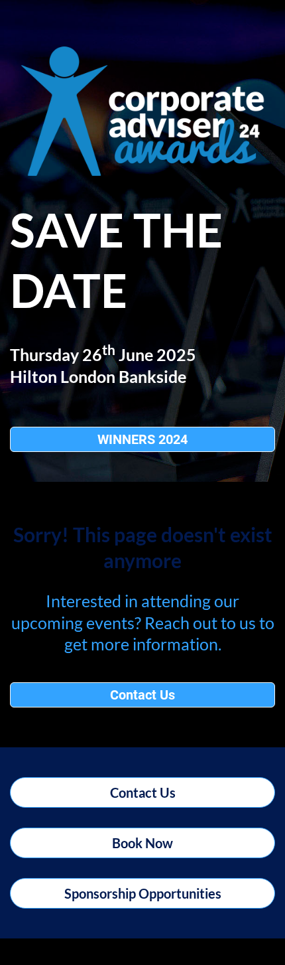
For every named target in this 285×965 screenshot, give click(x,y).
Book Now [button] (142, 843)
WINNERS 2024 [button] (142, 439)
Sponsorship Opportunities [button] (142, 893)
